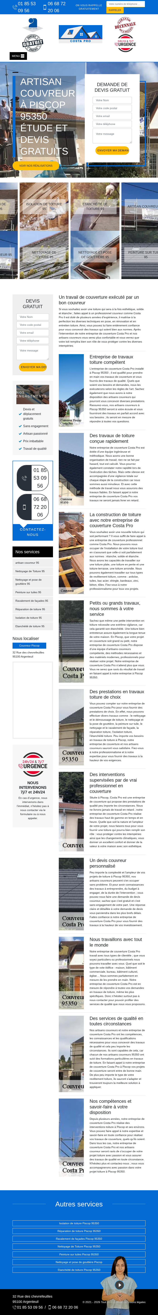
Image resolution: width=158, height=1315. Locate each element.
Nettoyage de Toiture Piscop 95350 (79, 1246)
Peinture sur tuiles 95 (28, 592)
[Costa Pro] (80, 34)
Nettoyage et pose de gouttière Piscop (79, 1262)
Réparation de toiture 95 (30, 609)
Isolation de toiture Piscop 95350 (79, 1223)
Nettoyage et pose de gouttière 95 (28, 581)
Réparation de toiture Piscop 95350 (79, 1231)
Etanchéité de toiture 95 (30, 626)
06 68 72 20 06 (57, 7)
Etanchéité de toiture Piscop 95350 (79, 1269)
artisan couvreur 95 (27, 562)
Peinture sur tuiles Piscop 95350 (79, 1254)
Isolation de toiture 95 (28, 617)
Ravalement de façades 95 (31, 600)
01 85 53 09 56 (27, 7)
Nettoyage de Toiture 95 (30, 571)
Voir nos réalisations (35, 165)
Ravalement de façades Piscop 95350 (79, 1238)
